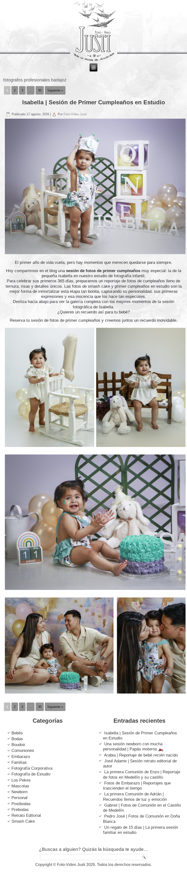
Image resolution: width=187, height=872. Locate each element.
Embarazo (20, 756)
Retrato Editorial (26, 815)
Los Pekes (21, 780)
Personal (19, 797)
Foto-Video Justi (75, 114)
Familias (19, 762)
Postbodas (21, 803)
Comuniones (22, 750)
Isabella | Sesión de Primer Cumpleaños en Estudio (93, 102)
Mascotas (20, 786)
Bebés (17, 733)
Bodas (17, 739)
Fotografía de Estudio (30, 774)
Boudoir (18, 744)
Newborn (19, 792)
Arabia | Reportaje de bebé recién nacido (141, 755)
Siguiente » (55, 90)
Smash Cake (23, 821)
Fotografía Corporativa (31, 768)
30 (39, 90)
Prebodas (20, 809)
